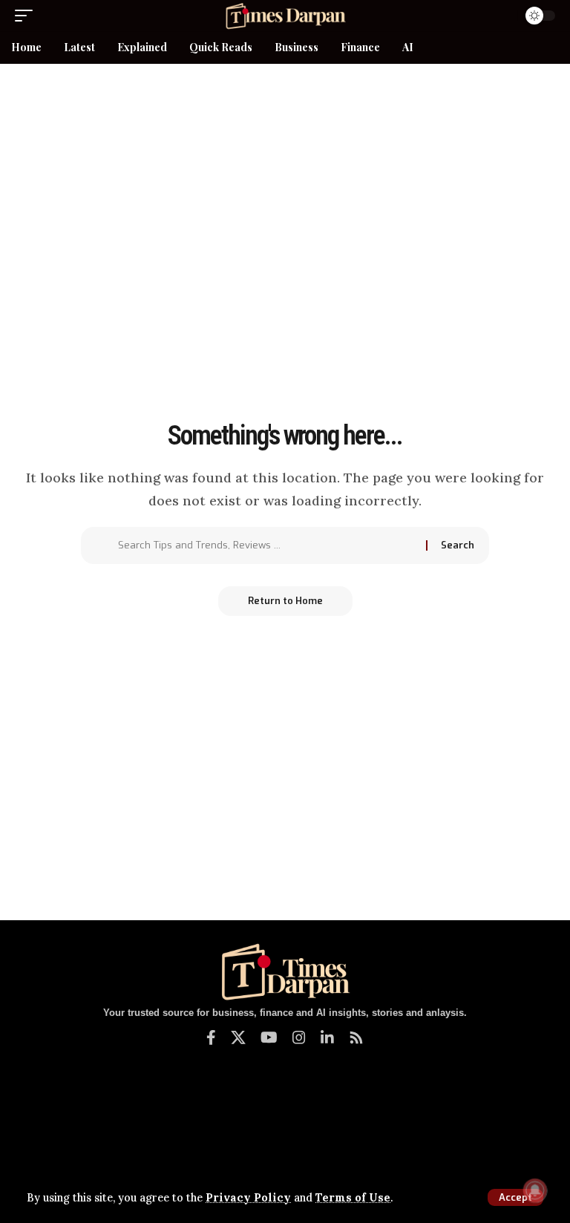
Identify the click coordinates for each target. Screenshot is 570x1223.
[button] (515, 1197)
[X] (238, 1037)
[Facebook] (211, 1037)
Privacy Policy (248, 1197)
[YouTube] (269, 1037)
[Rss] (356, 1037)
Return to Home (285, 600)
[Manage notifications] (535, 1190)
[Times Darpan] (285, 15)
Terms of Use (352, 1197)
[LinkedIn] (327, 1037)
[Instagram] (299, 1037)
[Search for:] (266, 545)
